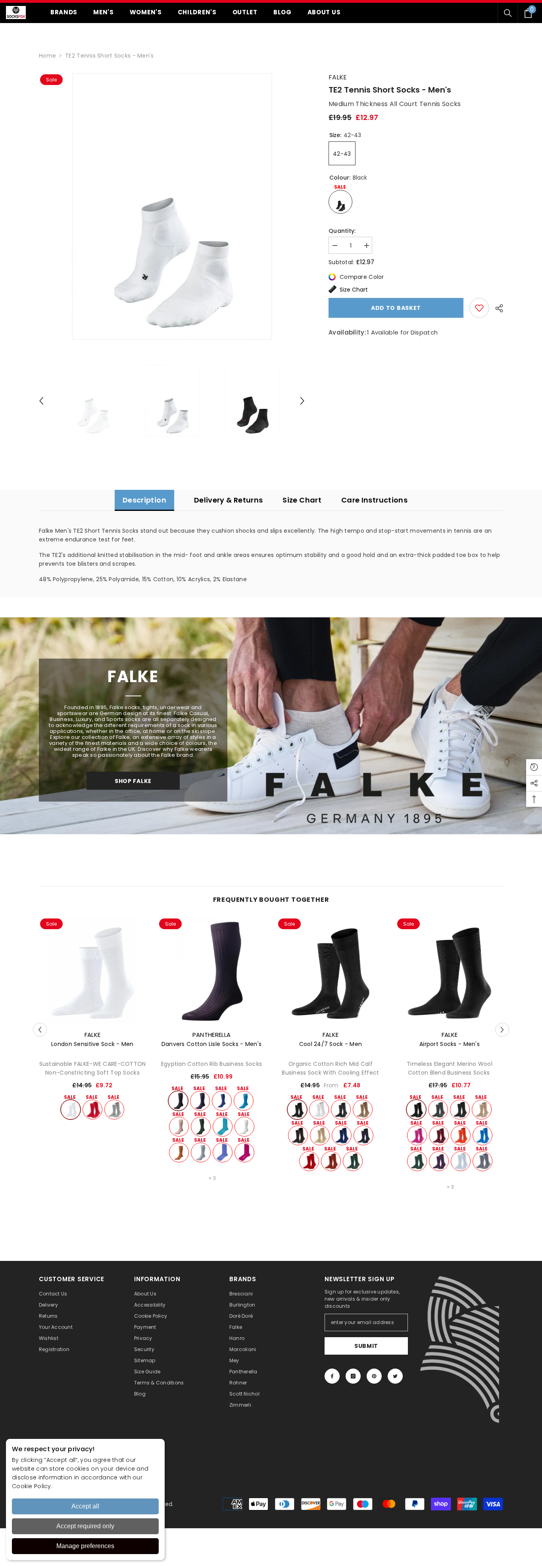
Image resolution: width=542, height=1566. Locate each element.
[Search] (508, 13)
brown (298, 1135)
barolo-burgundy (439, 1135)
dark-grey (438, 1109)
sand (320, 1135)
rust (331, 1161)
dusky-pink (179, 1127)
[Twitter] (395, 1376)
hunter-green (353, 1161)
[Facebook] (332, 1376)
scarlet (92, 1109)
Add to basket (396, 308)
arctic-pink (417, 1135)
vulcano (363, 1109)
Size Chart (354, 290)
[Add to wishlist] (479, 308)
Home (47, 56)
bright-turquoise (244, 1101)
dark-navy (363, 1135)
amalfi (223, 1127)
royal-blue (342, 1135)
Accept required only (85, 1526)
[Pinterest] (374, 1376)
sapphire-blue (482, 1135)
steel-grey (482, 1161)
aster (223, 1152)
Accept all (85, 1506)
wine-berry (439, 1161)
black (178, 1101)
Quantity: (342, 231)
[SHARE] (496, 308)
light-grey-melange (114, 1109)
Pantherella (211, 1034)
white (71, 1109)
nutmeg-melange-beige (482, 1109)
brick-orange (461, 1135)
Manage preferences (85, 1546)
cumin (179, 1152)
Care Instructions (374, 500)
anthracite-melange (341, 1109)
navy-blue (200, 1101)
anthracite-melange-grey (460, 1109)
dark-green (201, 1127)
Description (144, 500)
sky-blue (201, 1152)
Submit (366, 1346)
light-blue (461, 1161)
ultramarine (222, 1101)
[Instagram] (353, 1376)
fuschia (244, 1152)
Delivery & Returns (228, 500)
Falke (338, 77)
